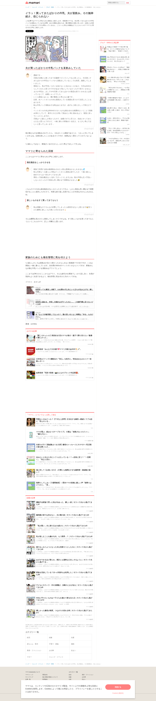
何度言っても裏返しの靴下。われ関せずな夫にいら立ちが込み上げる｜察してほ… (64, 290)
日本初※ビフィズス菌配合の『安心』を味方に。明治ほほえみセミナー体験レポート (63, 360)
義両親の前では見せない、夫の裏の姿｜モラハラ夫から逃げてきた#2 (62, 515)
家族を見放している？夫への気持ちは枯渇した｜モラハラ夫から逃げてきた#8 (64, 573)
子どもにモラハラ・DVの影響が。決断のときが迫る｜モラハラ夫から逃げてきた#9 (64, 586)
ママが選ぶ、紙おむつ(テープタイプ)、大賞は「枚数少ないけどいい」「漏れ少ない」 (63, 433)
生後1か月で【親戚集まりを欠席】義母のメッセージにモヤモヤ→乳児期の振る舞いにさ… (63, 445)
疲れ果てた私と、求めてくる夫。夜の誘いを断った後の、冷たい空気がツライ (118, 110)
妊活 (70, 674)
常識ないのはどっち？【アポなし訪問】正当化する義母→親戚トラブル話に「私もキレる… (64, 420)
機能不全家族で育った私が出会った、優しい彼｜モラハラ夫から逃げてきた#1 (64, 503)
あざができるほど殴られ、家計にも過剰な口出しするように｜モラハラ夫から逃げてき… (64, 561)
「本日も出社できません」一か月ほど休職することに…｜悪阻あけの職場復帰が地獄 (118, 90)
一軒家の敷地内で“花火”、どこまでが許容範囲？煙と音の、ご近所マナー (118, 100)
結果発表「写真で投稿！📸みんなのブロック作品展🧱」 (57, 373)
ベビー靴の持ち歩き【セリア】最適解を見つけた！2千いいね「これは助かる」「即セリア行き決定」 (118, 79)
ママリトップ (29, 674)
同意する (118, 687)
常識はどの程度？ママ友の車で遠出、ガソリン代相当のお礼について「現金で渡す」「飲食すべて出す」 (118, 49)
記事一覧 (28, 679)
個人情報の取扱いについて (50, 677)
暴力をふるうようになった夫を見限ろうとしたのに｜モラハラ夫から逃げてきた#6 (64, 548)
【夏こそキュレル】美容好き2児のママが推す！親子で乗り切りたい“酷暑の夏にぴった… (64, 336)
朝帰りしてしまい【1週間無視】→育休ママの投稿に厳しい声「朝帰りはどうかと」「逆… (63, 484)
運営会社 (45, 674)
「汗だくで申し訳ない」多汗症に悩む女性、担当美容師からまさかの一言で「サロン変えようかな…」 (118, 130)
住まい (84, 679)
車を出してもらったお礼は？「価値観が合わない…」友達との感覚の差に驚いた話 (118, 69)
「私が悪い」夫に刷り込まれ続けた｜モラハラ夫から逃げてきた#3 (61, 526)
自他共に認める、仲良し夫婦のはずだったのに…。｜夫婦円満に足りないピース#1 (64, 303)
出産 (70, 679)
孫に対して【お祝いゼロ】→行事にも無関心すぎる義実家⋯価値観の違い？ (63, 471)
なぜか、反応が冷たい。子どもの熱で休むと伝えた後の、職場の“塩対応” (118, 120)
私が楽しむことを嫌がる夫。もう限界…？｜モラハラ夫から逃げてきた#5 (64, 536)
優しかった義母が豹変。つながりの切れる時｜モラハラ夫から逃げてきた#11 (64, 611)
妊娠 (70, 677)
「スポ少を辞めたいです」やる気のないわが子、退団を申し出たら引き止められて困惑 (118, 140)
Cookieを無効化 (118, 693)
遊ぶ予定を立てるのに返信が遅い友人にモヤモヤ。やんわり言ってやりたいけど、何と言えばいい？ (118, 59)
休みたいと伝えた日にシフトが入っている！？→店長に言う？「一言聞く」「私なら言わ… (63, 458)
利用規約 (45, 679)
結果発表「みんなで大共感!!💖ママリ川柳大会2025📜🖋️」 (58, 349)
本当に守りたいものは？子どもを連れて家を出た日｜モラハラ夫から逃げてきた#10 (64, 599)
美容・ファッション (87, 674)
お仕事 (84, 677)
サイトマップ (29, 677)
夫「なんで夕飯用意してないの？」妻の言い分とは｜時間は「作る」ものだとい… (64, 315)
